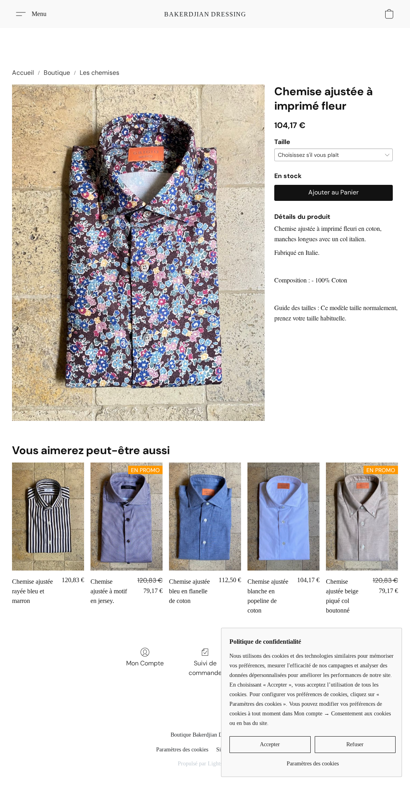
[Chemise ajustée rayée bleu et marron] (48, 517)
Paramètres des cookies (182, 750)
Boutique (57, 72)
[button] (205, 14)
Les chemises (99, 72)
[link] (312, 761)
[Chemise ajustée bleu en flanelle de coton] (205, 517)
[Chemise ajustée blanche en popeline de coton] (283, 517)
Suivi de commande (205, 668)
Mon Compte (145, 663)
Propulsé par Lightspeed (205, 764)
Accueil (23, 72)
